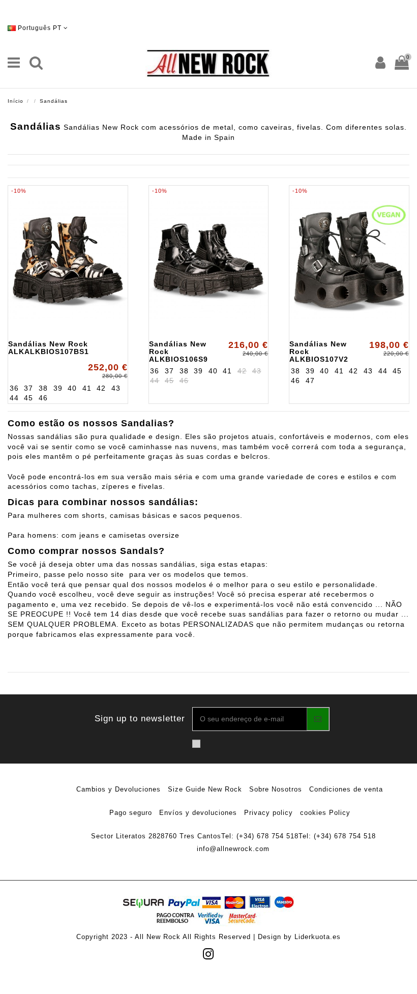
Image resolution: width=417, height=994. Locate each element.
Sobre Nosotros (275, 789)
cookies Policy (325, 812)
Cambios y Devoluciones (118, 789)
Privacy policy (268, 812)
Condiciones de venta (346, 789)
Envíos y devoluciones (198, 812)
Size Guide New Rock (205, 789)
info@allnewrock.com (233, 849)
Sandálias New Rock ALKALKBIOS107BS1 (48, 348)
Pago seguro (130, 812)
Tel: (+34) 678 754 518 (260, 836)
